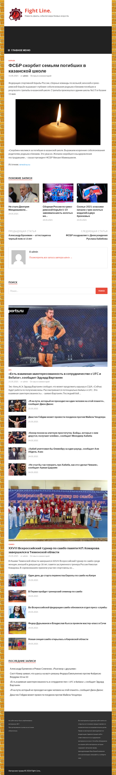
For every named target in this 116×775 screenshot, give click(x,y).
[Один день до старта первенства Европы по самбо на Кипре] (17, 585)
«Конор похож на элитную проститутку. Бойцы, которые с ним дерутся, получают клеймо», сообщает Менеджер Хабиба (63, 434)
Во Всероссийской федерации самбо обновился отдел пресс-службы (67, 607)
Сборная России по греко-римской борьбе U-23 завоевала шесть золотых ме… (58, 211)
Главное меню (20, 50)
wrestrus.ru (24, 164)
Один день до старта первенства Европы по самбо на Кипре (62, 575)
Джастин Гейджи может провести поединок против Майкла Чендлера (66, 417)
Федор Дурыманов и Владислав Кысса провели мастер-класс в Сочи (67, 623)
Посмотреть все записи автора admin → (50, 257)
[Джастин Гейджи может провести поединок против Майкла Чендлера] (17, 426)
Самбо (11, 544)
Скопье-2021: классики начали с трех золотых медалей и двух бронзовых (90, 211)
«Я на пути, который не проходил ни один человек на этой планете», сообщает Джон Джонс (56, 690)
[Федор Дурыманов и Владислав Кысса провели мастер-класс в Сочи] (17, 633)
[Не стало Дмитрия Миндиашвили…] (23, 203)
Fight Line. (38, 10)
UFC (9, 370)
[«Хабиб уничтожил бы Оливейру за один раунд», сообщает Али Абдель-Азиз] (17, 458)
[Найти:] (58, 291)
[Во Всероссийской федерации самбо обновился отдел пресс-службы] (17, 617)
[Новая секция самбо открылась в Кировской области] (17, 649)
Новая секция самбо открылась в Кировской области (58, 639)
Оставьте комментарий (40, 76)
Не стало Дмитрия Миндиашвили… (18, 208)
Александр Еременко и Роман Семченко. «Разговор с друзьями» (43, 668)
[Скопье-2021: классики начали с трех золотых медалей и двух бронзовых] (92, 203)
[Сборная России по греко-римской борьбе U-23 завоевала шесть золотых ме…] (58, 203)
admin (25, 76)
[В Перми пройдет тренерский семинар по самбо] (17, 601)
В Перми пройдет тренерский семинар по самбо (55, 591)
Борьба (11, 60)
